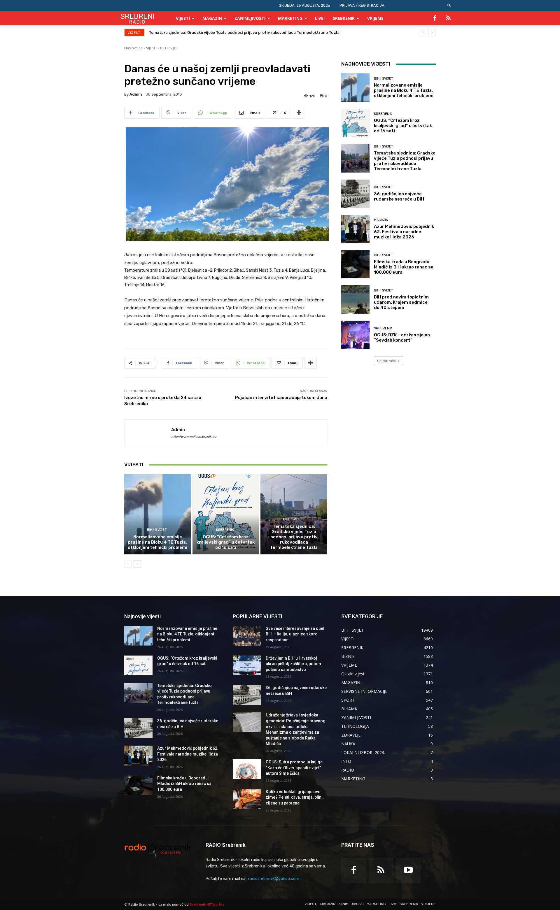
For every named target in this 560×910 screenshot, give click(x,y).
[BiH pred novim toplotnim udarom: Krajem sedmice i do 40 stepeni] (355, 299)
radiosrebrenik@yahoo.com (273, 878)
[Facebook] (434, 18)
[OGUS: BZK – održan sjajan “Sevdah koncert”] (355, 335)
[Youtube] (408, 870)
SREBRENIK (225, 529)
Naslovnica (133, 47)
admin (136, 94)
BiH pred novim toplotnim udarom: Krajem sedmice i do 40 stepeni (402, 302)
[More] (299, 113)
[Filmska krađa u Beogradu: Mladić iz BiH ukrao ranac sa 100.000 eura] (355, 264)
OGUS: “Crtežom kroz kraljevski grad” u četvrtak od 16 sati (226, 542)
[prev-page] (128, 564)
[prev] (422, 32)
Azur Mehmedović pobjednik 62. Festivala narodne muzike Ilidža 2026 (404, 232)
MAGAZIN (381, 220)
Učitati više (386, 361)
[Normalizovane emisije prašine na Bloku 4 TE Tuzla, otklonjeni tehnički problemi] (157, 514)
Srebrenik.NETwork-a (207, 904)
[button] (449, 5)
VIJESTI (151, 47)
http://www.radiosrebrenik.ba (193, 436)
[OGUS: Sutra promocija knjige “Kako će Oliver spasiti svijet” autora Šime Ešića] (247, 769)
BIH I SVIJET (169, 47)
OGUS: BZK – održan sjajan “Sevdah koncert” (402, 337)
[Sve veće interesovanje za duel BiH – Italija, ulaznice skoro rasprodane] (247, 636)
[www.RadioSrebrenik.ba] (158, 850)
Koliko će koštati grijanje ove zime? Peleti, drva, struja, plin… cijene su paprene (295, 797)
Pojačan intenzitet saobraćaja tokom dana (281, 397)
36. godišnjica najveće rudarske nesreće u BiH (193, 32)
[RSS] (448, 18)
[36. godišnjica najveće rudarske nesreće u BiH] (355, 194)
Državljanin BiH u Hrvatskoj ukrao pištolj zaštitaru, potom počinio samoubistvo (293, 664)
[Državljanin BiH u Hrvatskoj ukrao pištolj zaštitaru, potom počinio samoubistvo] (247, 665)
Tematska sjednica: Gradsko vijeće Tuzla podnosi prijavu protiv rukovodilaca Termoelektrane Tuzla (294, 537)
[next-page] (137, 564)
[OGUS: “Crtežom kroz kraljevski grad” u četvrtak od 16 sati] (225, 514)
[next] (431, 32)
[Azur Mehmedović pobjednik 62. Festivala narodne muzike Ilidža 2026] (355, 229)
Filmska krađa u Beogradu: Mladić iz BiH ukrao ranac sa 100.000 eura (403, 267)
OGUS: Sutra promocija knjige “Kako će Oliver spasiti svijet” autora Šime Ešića (294, 768)
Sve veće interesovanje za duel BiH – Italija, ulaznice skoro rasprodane (295, 634)
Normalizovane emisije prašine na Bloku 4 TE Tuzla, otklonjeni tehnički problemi (157, 542)
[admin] (147, 433)
